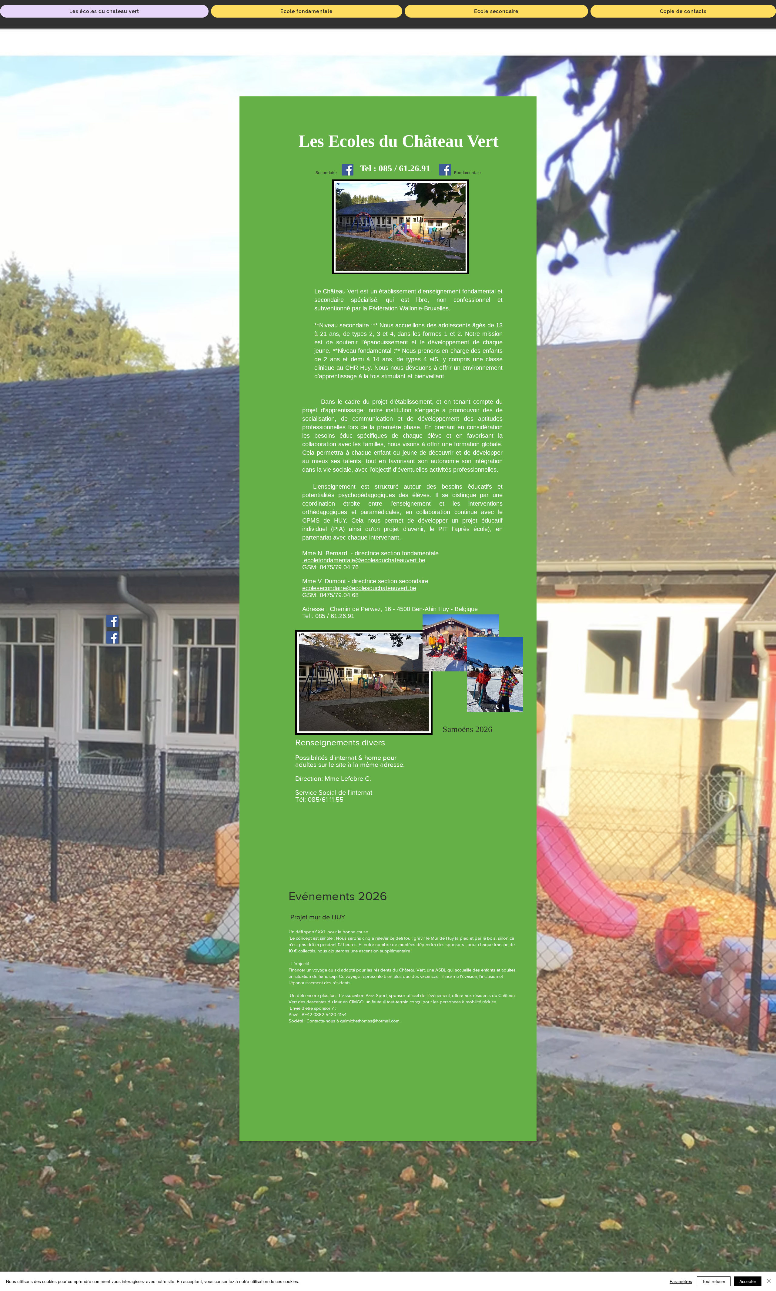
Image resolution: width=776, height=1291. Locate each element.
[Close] (768, 1281)
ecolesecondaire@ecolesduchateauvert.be (359, 588)
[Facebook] (347, 170)
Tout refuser (713, 1281)
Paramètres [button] (681, 1281)
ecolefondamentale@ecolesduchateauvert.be (363, 560)
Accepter (747, 1281)
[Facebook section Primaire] (112, 621)
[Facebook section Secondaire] (112, 637)
